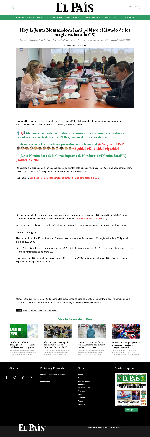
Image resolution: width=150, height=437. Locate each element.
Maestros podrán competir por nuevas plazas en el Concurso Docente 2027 (56, 345)
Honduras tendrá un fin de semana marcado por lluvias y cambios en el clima (91, 345)
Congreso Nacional (30, 310)
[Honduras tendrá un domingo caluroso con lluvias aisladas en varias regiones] (24, 331)
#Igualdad (112, 148)
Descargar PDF (131, 410)
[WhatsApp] (72, 115)
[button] (13, 7)
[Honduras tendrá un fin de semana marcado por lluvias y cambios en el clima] (92, 331)
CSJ (40, 310)
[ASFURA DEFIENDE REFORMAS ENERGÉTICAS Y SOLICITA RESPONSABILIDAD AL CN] (131, 389)
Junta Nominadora (50, 310)
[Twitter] (67, 115)
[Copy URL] (82, 115)
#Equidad (79, 148)
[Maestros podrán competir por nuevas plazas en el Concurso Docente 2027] (58, 331)
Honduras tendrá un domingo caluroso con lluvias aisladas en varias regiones (23, 345)
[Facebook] (62, 115)
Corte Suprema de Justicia (88, 218)
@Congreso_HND (111, 144)
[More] (87, 115)
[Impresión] (77, 115)
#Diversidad (95, 148)
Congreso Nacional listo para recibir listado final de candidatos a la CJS (64, 178)
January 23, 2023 (28, 159)
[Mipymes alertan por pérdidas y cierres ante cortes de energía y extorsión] (126, 331)
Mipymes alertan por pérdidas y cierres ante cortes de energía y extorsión (126, 345)
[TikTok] (22, 377)
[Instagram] (14, 377)
